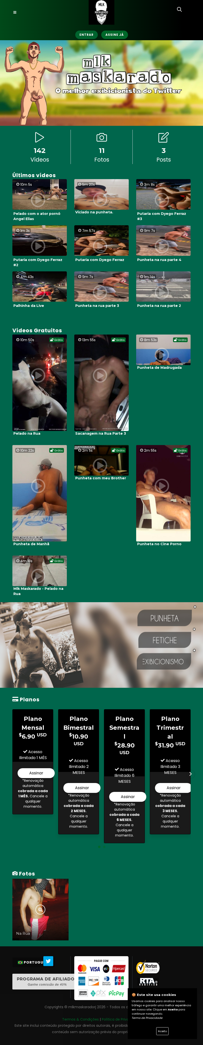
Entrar (86, 35)
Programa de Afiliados (47, 981)
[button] (99, 847)
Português (36, 962)
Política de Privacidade (121, 1019)
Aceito (162, 1031)
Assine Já (114, 35)
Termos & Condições (80, 1019)
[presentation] (190, 774)
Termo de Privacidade (147, 1018)
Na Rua (23, 933)
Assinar (36, 773)
